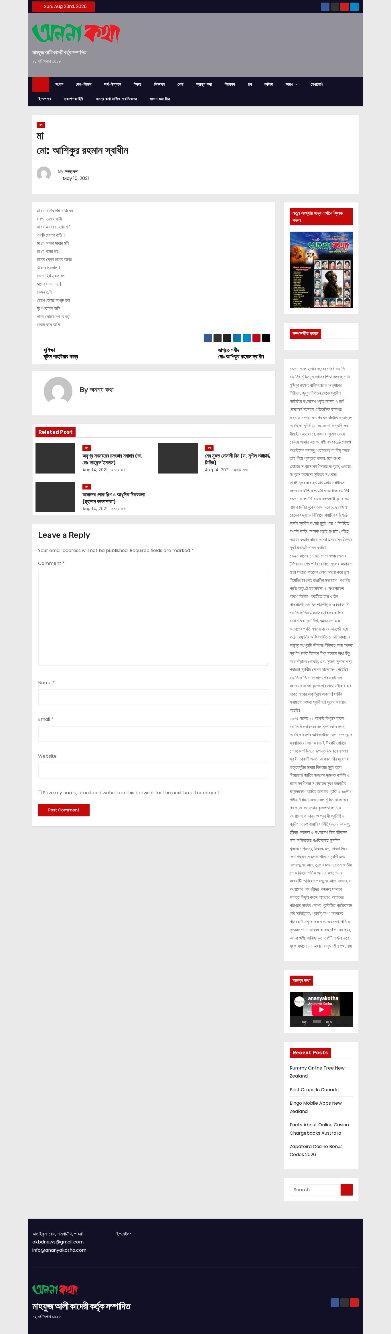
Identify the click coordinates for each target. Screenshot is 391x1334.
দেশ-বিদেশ (83, 84)
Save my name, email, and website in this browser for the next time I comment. (131, 792)
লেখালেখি (317, 84)
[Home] (40, 84)
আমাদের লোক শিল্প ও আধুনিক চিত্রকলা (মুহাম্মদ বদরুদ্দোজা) (113, 498)
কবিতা (268, 84)
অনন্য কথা (71, 171)
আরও (290, 84)
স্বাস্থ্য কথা (204, 84)
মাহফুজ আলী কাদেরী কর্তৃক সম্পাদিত (59, 52)
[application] (321, 1009)
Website (47, 756)
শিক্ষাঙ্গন (159, 84)
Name (46, 682)
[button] (357, 91)
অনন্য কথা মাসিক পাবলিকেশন (116, 99)
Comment (51, 563)
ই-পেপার (45, 99)
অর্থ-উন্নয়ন (112, 84)
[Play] (297, 1021)
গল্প (250, 84)
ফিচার (138, 84)
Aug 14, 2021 (94, 470)
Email (46, 719)
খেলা (180, 84)
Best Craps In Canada (314, 1089)
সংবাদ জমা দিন (160, 99)
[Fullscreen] (346, 1021)
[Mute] (338, 1021)
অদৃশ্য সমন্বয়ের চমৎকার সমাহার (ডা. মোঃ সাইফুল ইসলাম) (112, 459)
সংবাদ (60, 84)
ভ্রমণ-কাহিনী (73, 99)
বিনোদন (230, 84)
